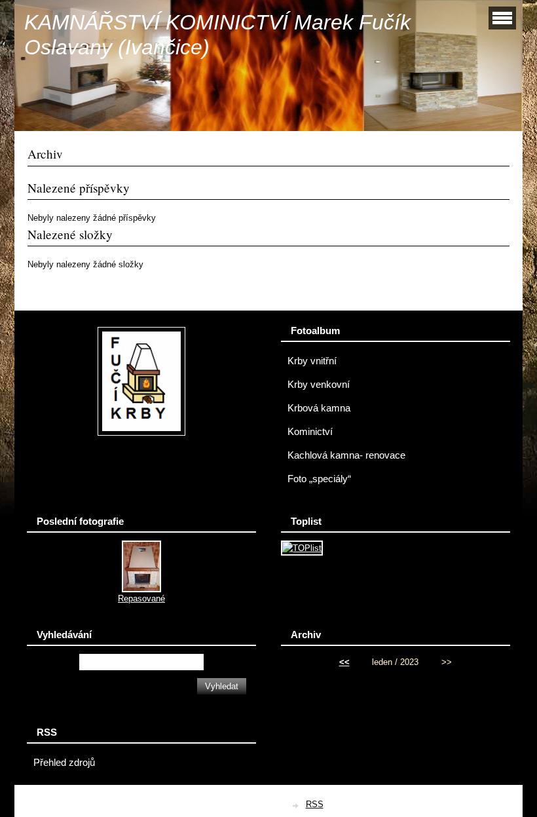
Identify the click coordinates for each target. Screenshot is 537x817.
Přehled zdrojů (64, 762)
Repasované (141, 598)
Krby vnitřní (312, 361)
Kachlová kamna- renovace (346, 455)
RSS (315, 804)
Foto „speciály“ (319, 479)
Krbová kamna (318, 408)
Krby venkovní (318, 384)
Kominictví (310, 432)
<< (344, 662)
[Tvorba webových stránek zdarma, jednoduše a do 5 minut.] (296, 805)
